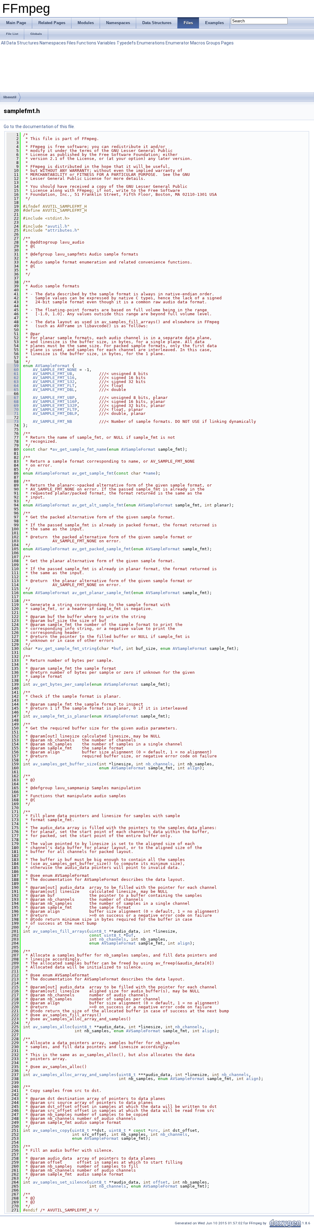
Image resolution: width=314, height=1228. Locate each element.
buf (117, 648)
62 (12, 377)
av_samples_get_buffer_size (65, 764)
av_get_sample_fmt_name (79, 449)
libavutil (9, 97)
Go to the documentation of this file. (39, 126)
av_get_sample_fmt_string (67, 648)
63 (12, 381)
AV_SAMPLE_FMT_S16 (54, 377)
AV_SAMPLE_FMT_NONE (55, 369)
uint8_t (97, 931)
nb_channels (159, 764)
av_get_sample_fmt (93, 473)
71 (12, 413)
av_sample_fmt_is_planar (61, 716)
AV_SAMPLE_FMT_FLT (54, 385)
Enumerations (151, 42)
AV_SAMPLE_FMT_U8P (54, 397)
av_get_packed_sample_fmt (101, 549)
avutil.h (57, 226)
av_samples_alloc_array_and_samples (74, 1074)
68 (12, 401)
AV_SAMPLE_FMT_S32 (54, 381)
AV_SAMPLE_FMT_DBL (54, 389)
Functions (86, 42)
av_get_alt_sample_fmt (98, 505)
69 (12, 405)
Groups (213, 42)
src (154, 1130)
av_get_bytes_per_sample (61, 684)
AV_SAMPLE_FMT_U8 (52, 373)
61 (12, 373)
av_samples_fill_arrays (60, 931)
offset (160, 1182)
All (3, 42)
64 (12, 385)
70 (12, 409)
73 (12, 421)
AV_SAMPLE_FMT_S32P (55, 405)
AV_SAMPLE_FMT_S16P (55, 401)
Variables (106, 42)
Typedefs (126, 42)
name (150, 473)
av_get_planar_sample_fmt (101, 592)
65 (12, 389)
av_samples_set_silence (60, 1182)
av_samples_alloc (52, 1027)
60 (12, 369)
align (193, 768)
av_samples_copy (51, 1130)
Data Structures (22, 42)
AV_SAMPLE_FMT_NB (52, 421)
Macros (197, 42)
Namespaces (53, 42)
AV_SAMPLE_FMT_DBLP (55, 413)
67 (12, 397)
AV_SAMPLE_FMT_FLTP (55, 409)
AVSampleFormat (52, 365)
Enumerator (177, 42)
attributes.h (62, 230)
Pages (227, 42)
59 (12, 365)
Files (71, 42)
